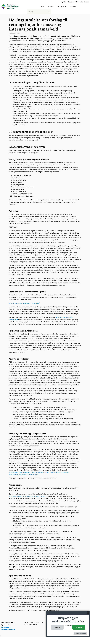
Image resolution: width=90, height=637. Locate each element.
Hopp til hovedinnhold (7, 1)
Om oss (41, 6)
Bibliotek (73, 6)
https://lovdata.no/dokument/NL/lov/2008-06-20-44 (26, 496)
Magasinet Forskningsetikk (75, 2)
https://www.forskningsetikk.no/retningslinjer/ (24, 303)
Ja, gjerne (79, 627)
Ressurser (51, 6)
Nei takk (57, 627)
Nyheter (64, 2)
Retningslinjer (62, 6)
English (86, 2)
